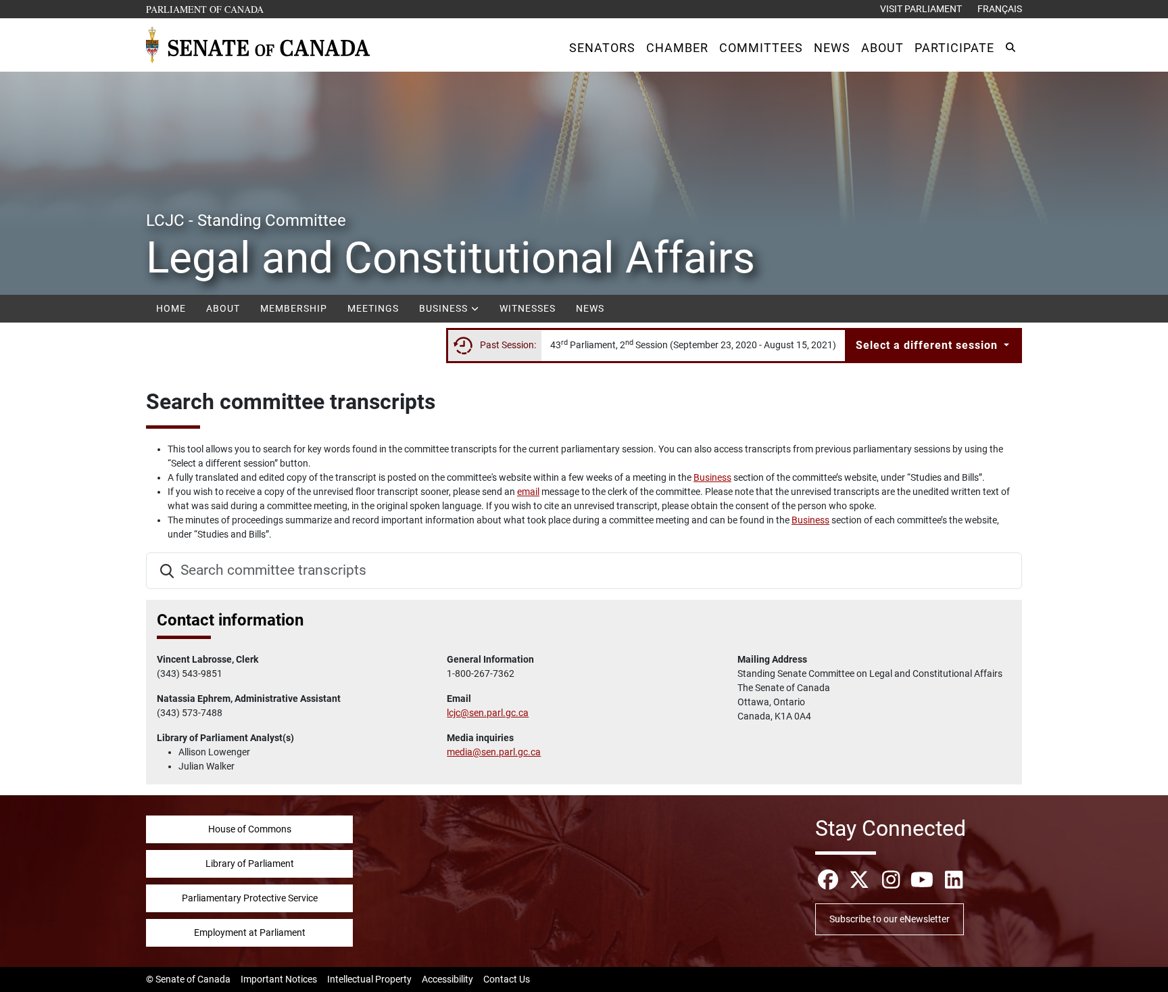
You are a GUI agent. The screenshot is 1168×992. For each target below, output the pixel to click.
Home (171, 308)
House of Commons (249, 829)
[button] (602, 47)
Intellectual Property (369, 979)
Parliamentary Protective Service (250, 898)
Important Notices (279, 979)
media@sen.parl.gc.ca (494, 752)
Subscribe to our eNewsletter (889, 919)
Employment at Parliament (250, 932)
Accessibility (447, 979)
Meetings (373, 308)
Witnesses (528, 308)
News (590, 308)
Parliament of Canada (205, 9)
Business (444, 308)
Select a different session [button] (928, 345)
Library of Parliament (249, 863)
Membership (293, 308)
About (223, 308)
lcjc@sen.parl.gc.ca (488, 712)
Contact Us (506, 979)
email (528, 491)
